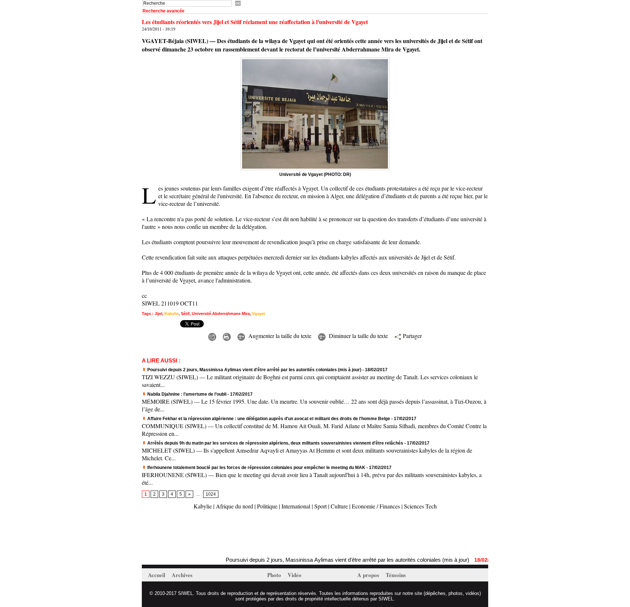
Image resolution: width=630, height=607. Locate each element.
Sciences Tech (420, 506)
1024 (211, 494)
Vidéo (295, 575)
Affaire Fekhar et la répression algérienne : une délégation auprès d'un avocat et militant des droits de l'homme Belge (268, 418)
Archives (182, 575)
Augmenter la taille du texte (278, 335)
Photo (275, 575)
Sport (320, 506)
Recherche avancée (163, 11)
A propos (369, 575)
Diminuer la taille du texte (357, 335)
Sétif (185, 313)
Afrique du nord (234, 506)
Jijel (158, 313)
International (295, 506)
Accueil (157, 575)
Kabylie (171, 313)
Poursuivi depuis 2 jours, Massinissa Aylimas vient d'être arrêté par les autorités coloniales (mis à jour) (253, 369)
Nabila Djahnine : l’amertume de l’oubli (186, 394)
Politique (267, 506)
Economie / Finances (376, 506)
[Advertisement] (227, 534)
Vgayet (258, 313)
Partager (411, 335)
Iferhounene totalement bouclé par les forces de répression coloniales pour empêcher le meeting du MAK (255, 467)
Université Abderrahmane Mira (221, 313)
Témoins (396, 575)
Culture (339, 506)
